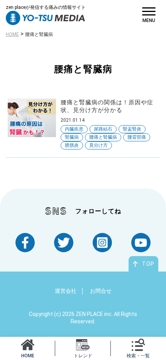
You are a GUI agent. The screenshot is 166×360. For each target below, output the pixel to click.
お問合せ (101, 291)
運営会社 (65, 291)
